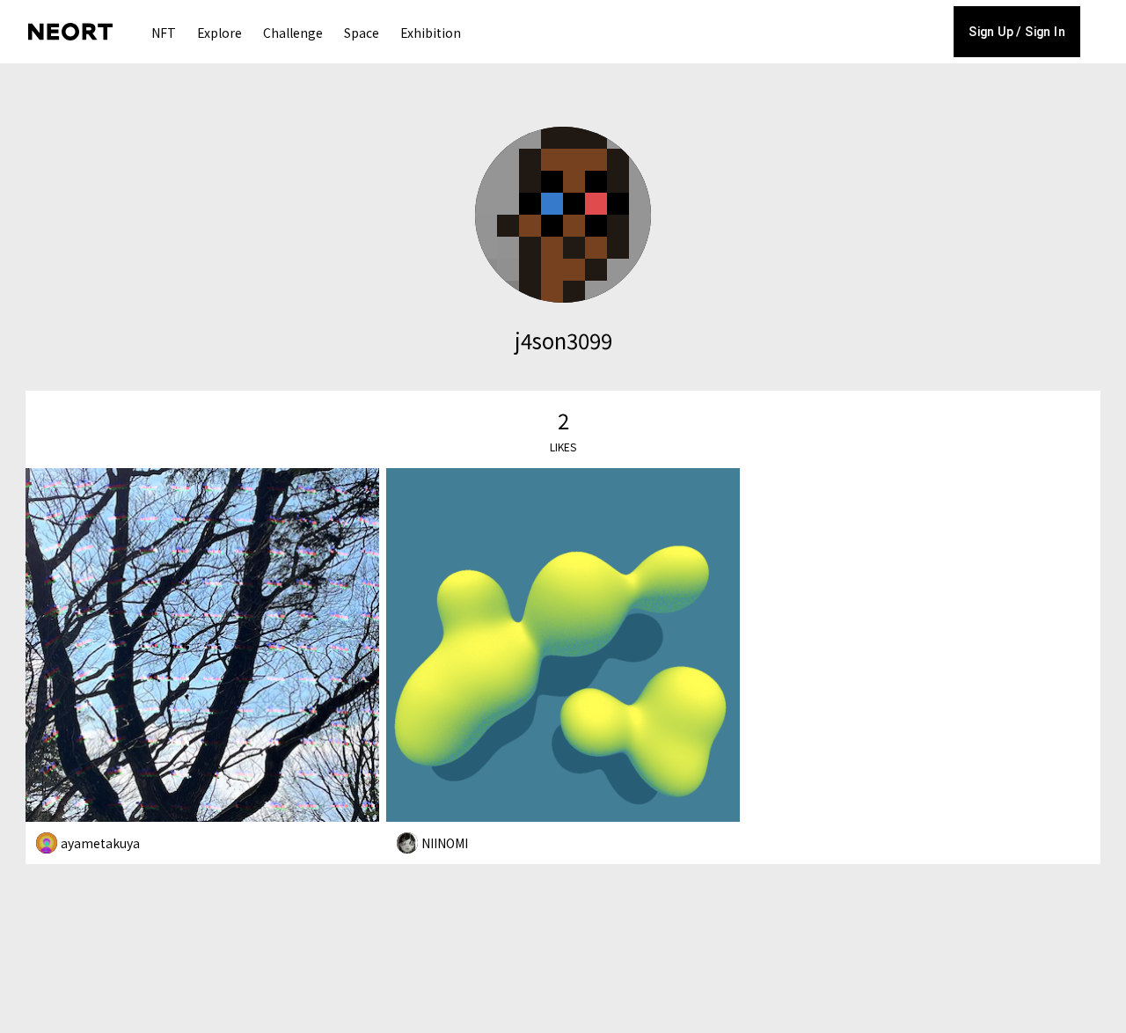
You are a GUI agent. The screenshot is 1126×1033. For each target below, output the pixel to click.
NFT (163, 32)
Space (361, 32)
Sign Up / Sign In (1017, 32)
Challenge (293, 32)
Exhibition (430, 32)
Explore (219, 32)
